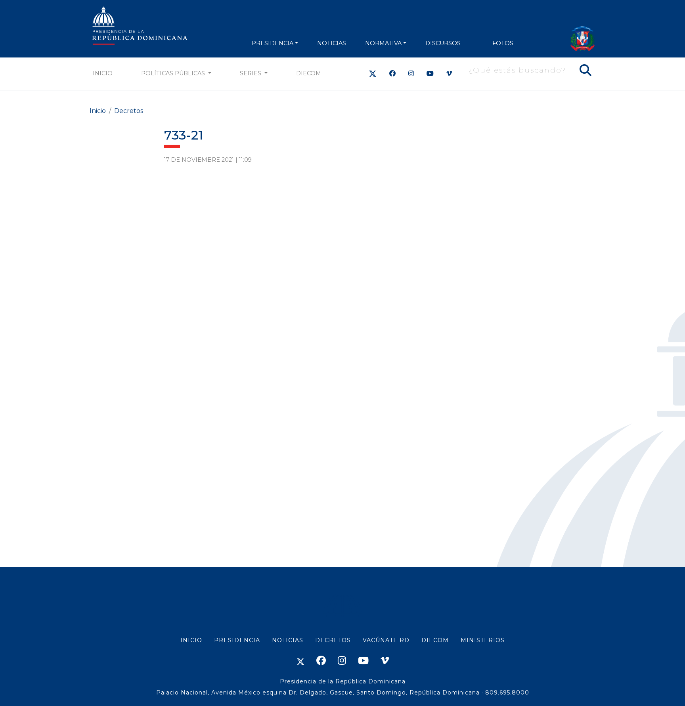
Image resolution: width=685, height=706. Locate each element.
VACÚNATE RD (386, 640)
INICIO (191, 640)
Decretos (128, 111)
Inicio (103, 73)
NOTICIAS (331, 43)
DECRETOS (333, 640)
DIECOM (308, 73)
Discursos (443, 43)
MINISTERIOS (483, 640)
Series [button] (251, 73)
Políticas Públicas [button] (174, 73)
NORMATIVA (383, 43)
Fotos (502, 43)
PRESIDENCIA (272, 43)
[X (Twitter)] (373, 73)
